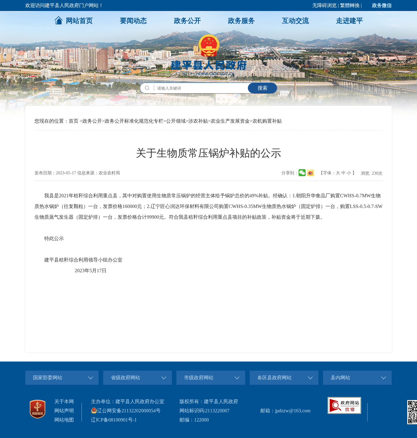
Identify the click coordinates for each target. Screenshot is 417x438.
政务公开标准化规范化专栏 (134, 121)
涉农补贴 (198, 121)
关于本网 (64, 401)
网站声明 (64, 410)
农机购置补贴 (267, 121)
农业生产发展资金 (230, 121)
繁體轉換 (350, 5)
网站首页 (79, 20)
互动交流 (295, 20)
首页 (73, 121)
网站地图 (64, 419)
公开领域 (176, 121)
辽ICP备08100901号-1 (114, 419)
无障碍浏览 (324, 5)
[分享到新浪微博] (310, 172)
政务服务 (241, 20)
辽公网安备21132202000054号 (129, 410)
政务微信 (382, 5)
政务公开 (187, 20)
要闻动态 (133, 20)
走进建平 (349, 20)
